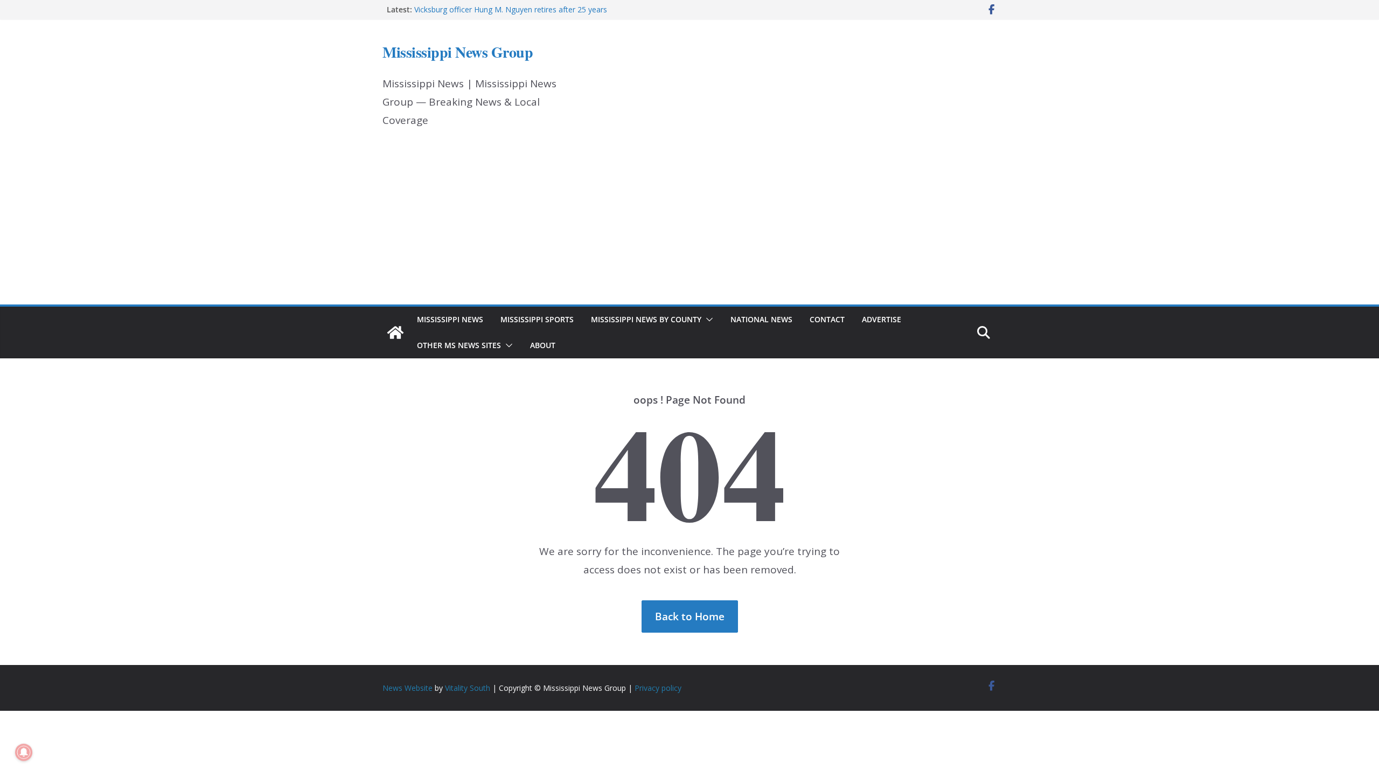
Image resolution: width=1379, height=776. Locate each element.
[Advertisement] (689, 223)
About (542, 345)
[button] (707, 319)
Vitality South (467, 688)
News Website (407, 688)
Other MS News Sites (459, 345)
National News (761, 319)
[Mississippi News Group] (395, 332)
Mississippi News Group (457, 52)
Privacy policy (658, 688)
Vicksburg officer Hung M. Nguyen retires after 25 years (510, 9)
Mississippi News (450, 319)
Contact (827, 319)
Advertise (881, 319)
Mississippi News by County (646, 319)
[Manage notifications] (23, 752)
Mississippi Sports (537, 319)
